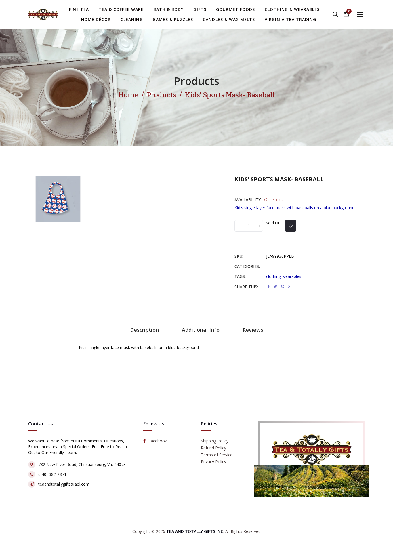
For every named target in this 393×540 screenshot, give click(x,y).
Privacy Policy (213, 462)
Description (144, 329)
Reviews (253, 329)
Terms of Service (216, 455)
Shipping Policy (214, 441)
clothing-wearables (283, 276)
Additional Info (201, 329)
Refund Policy (213, 448)
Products (196, 81)
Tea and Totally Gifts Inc (194, 531)
